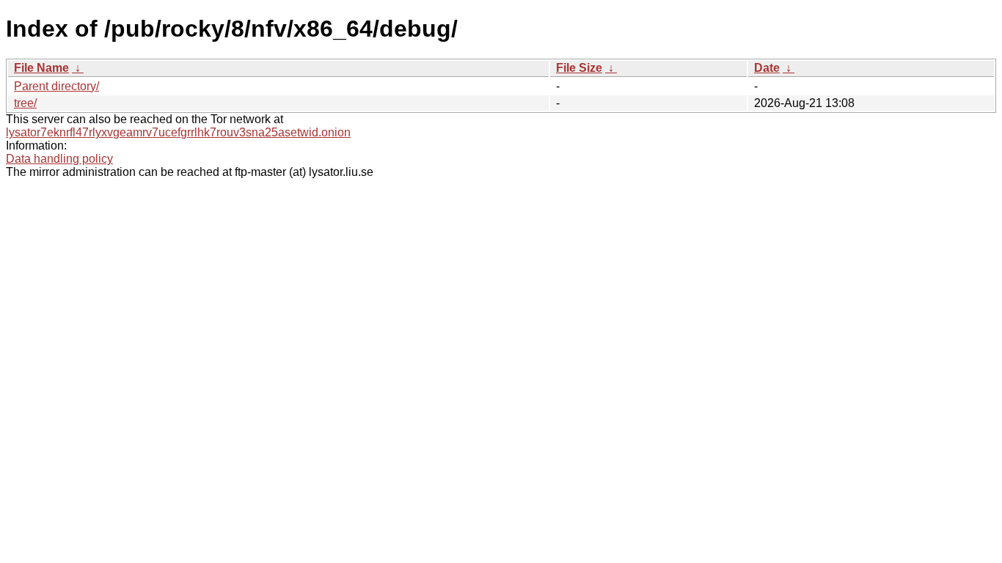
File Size (579, 68)
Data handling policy (59, 158)
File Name (41, 68)
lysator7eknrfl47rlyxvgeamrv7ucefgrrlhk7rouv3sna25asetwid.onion (178, 132)
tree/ (25, 103)
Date (767, 68)
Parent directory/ (56, 86)
